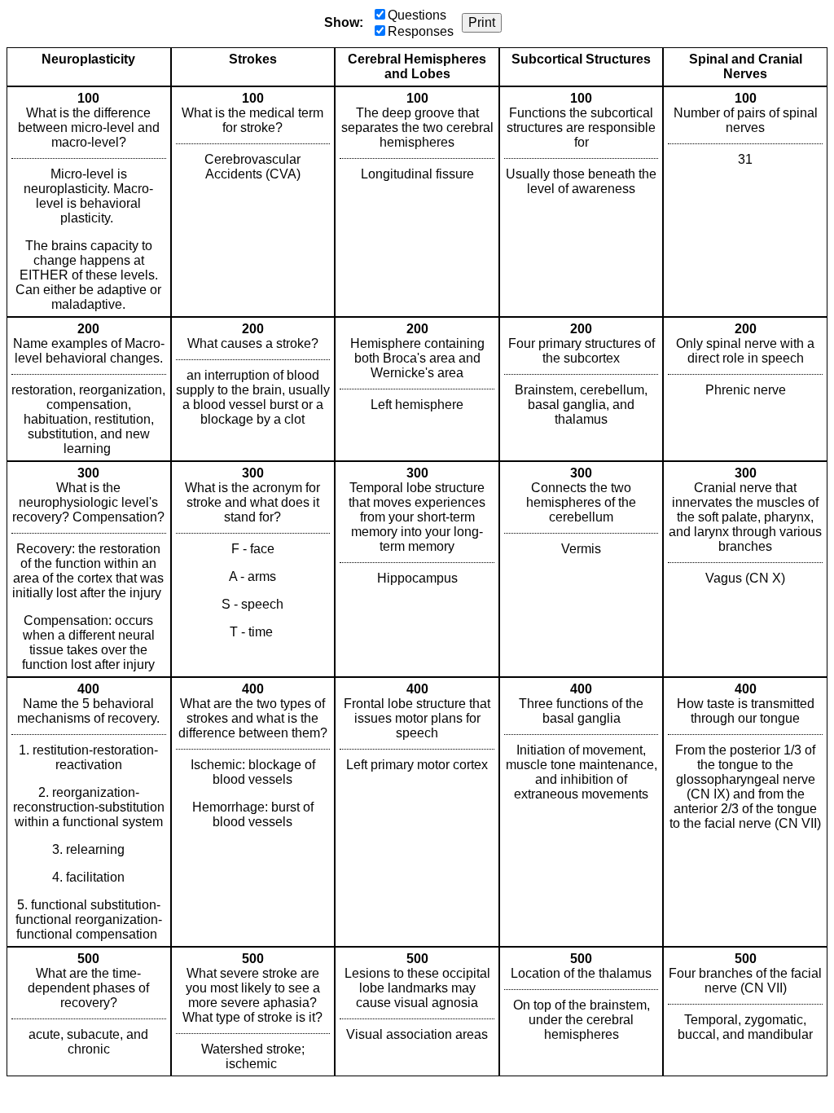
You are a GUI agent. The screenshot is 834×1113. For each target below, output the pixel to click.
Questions (417, 15)
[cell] (89, 201)
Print (481, 22)
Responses (421, 31)
